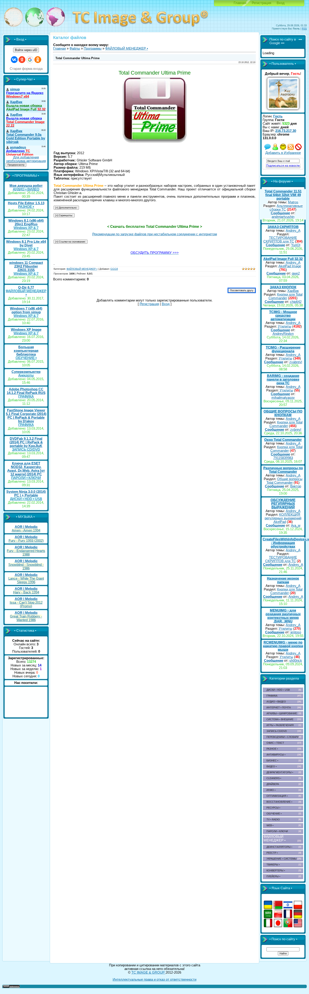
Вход (281, 3)
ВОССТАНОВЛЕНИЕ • (279, 801)
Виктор (295, 486)
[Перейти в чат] (283, 149)
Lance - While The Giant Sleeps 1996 (26, 580)
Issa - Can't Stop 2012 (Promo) (26, 604)
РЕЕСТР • (272, 852)
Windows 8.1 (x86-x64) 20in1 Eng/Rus (26, 222)
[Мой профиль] (275, 149)
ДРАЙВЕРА (272, 784)
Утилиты (284, 326)
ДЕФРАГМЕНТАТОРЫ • (279, 772)
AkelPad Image (289, 266)
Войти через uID (26, 50)
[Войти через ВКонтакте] (14, 59)
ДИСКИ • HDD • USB (26, 499)
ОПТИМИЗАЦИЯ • (277, 796)
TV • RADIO (273, 819)
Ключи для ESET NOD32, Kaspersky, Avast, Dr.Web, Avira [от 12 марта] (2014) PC (26, 469)
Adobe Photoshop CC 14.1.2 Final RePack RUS (26, 391)
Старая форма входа (26, 68)
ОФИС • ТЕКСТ (275, 742)
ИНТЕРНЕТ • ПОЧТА (278, 707)
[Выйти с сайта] (298, 149)
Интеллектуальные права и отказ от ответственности (154, 979)
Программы (93, 48)
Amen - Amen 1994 (26, 530)
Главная (240, 3)
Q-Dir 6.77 (26, 287)
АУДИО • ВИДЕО (26, 189)
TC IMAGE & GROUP (148, 972)
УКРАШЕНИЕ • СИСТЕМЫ (281, 858)
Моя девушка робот (26, 185)
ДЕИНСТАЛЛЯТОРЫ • (279, 847)
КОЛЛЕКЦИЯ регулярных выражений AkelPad (283, 518)
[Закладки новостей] (290, 149)
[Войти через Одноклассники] (37, 59)
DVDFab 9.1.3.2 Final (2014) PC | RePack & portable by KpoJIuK (26, 442)
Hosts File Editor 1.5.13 (26, 203)
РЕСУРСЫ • (273, 807)
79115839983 (283, 458)
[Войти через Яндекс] (22, 59)
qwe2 (296, 273)
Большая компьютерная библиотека (26, 350)
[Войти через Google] (29, 59)
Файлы (74, 48)
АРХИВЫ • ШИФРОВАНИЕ (281, 713)
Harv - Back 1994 (26, 592)
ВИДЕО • (271, 766)
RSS (304, 28)
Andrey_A (293, 230)
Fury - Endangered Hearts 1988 (26, 552)
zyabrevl (295, 362)
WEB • (269, 825)
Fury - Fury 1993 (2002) (26, 540)
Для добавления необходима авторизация (26, 159)
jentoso (295, 632)
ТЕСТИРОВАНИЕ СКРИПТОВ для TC (280, 239)
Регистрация (261, 3)
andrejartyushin (283, 217)
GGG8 (114, 268)
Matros (293, 202)
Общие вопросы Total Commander (284, 480)
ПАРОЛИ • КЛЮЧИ (26, 478)
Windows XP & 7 (26, 228)
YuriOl (295, 245)
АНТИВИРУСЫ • (275, 754)
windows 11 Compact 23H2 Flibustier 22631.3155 (26, 266)
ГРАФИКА (26, 396)
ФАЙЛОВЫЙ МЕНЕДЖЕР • (26, 292)
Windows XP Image (26, 329)
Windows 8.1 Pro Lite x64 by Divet (26, 243)
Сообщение (280, 213)
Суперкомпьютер (26, 372)
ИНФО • (271, 790)
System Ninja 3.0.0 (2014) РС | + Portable (26, 493)
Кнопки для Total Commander (285, 296)
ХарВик (293, 291)
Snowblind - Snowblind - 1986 (26, 566)
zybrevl (295, 429)
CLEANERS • (273, 778)
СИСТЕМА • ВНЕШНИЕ (279, 719)
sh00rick (295, 660)
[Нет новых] (267, 149)
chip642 (296, 302)
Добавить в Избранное (283, 153)
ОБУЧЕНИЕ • (26, 358)
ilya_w (295, 525)
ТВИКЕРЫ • (273, 864)
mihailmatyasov (283, 397)
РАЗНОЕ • (26, 207)
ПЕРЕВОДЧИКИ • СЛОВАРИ (282, 737)
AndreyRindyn (283, 333)
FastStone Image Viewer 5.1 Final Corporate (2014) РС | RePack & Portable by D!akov (26, 415)
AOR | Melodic (26, 527)
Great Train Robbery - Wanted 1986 (26, 618)
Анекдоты (26, 375)
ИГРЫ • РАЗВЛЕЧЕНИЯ (280, 725)
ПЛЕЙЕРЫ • (273, 876)
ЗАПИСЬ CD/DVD (26, 449)
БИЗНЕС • (272, 760)
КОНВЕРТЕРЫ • (275, 870)
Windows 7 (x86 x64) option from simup (26, 310)
